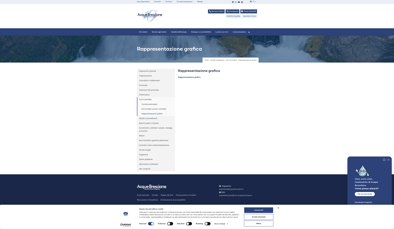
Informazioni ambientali (148, 164)
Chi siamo (143, 32)
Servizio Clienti (217, 11)
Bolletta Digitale (233, 16)
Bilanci (141, 136)
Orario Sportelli (249, 11)
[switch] (170, 223)
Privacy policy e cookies (186, 195)
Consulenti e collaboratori (149, 80)
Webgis (200, 1)
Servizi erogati (145, 150)
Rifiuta (258, 223)
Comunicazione (239, 32)
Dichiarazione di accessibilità (173, 200)
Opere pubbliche (146, 159)
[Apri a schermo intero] (384, 159)
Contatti (157, 1)
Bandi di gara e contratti (149, 123)
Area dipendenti (143, 1)
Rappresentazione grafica (152, 114)
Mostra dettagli (219, 224)
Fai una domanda (365, 194)
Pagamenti (143, 155)
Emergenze (233, 11)
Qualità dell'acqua (179, 32)
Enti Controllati (231, 60)
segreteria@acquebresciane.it (231, 189)
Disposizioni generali (147, 71)
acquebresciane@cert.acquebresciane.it (235, 195)
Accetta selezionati (258, 217)
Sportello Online (249, 16)
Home (207, 60)
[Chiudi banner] (278, 208)
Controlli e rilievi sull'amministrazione (154, 145)
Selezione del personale (149, 90)
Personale (143, 85)
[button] (233, 2)
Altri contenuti (144, 169)
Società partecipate (149, 104)
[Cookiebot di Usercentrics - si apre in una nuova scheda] (126, 225)
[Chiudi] (388, 159)
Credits (155, 195)
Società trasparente (184, 1)
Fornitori (168, 1)
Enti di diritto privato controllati (153, 109)
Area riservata (143, 195)
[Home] (150, 16)
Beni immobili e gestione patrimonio (153, 140)
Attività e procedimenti (148, 118)
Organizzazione (145, 76)
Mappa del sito (167, 195)
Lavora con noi (221, 32)
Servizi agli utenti (159, 32)
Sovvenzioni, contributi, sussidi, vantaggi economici (155, 129)
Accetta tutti (258, 210)
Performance (144, 95)
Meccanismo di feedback (147, 200)
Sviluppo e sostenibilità (201, 32)
